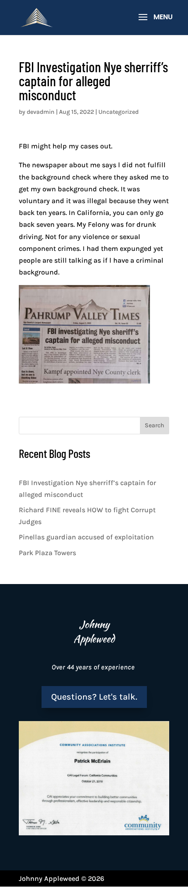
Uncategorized (118, 112)
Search (154, 425)
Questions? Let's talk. (94, 697)
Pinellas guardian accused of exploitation (86, 537)
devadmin (41, 112)
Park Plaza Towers (47, 553)
